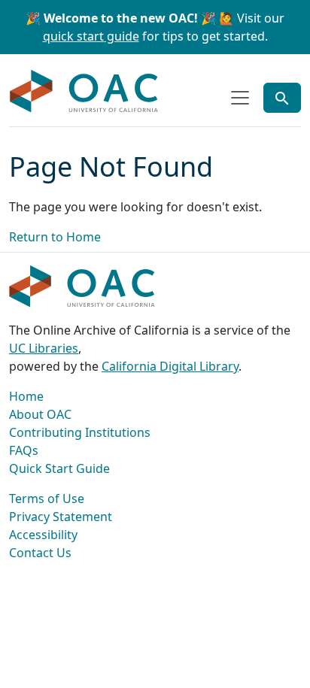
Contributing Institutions (79, 432)
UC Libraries (43, 348)
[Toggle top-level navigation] (240, 98)
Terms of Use (46, 498)
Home (26, 396)
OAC (84, 91)
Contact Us (40, 552)
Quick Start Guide (59, 468)
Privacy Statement (60, 516)
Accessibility (43, 534)
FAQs (23, 450)
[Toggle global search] (282, 98)
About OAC (40, 414)
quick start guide (91, 36)
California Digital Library (170, 366)
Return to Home (55, 237)
